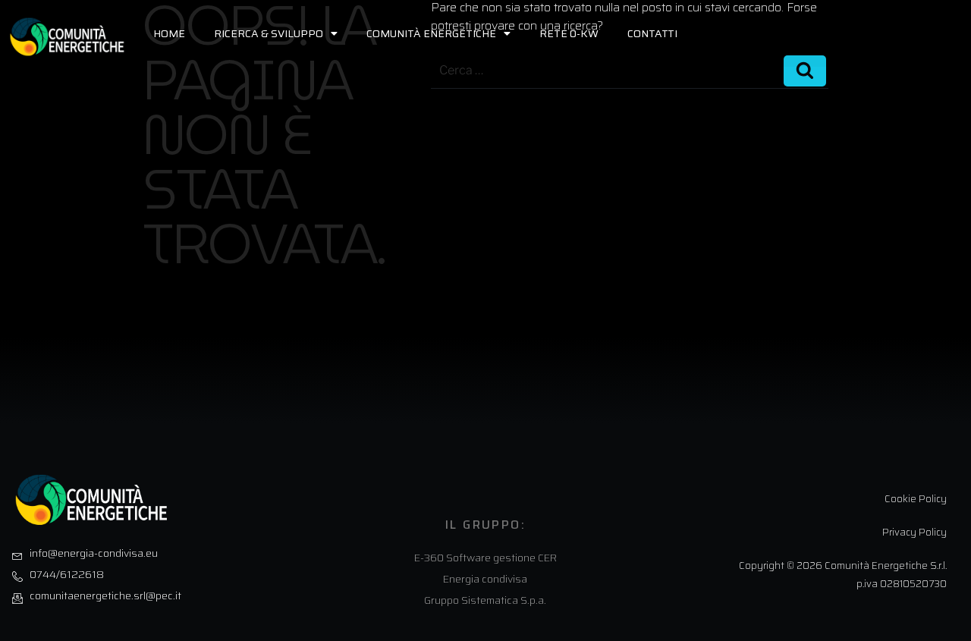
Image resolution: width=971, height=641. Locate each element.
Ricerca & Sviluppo (268, 33)
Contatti (652, 33)
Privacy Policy (914, 532)
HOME (169, 33)
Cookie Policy (916, 499)
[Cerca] (805, 70)
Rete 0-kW (569, 33)
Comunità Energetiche (431, 33)
